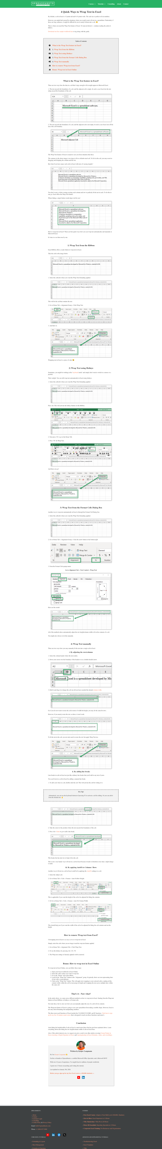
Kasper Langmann (60, 1054)
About (34, 1115)
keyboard (75, 372)
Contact (34, 1117)
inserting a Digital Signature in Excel (63, 1035)
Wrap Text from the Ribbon (64, 49)
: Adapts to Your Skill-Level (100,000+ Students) (104, 1115)
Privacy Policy (47, 1122)
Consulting (35, 1121)
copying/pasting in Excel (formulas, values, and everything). (94, 1035)
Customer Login (37, 1119)
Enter (58, 831)
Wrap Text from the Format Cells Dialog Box (70, 57)
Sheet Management (38, 1145)
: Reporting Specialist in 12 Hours (100, 1125)
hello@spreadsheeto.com (43, 1126)
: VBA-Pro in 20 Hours (96, 1122)
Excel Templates (88, 1145)
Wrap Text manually (61, 61)
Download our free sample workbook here (60, 31)
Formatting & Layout (38, 1141)
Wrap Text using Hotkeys (63, 53)
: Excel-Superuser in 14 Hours (97, 1118)
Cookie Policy (36, 1122)
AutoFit (89, 871)
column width (97, 690)
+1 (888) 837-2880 (41, 1129)
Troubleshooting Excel (90, 1141)
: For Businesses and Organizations (102, 1128)
